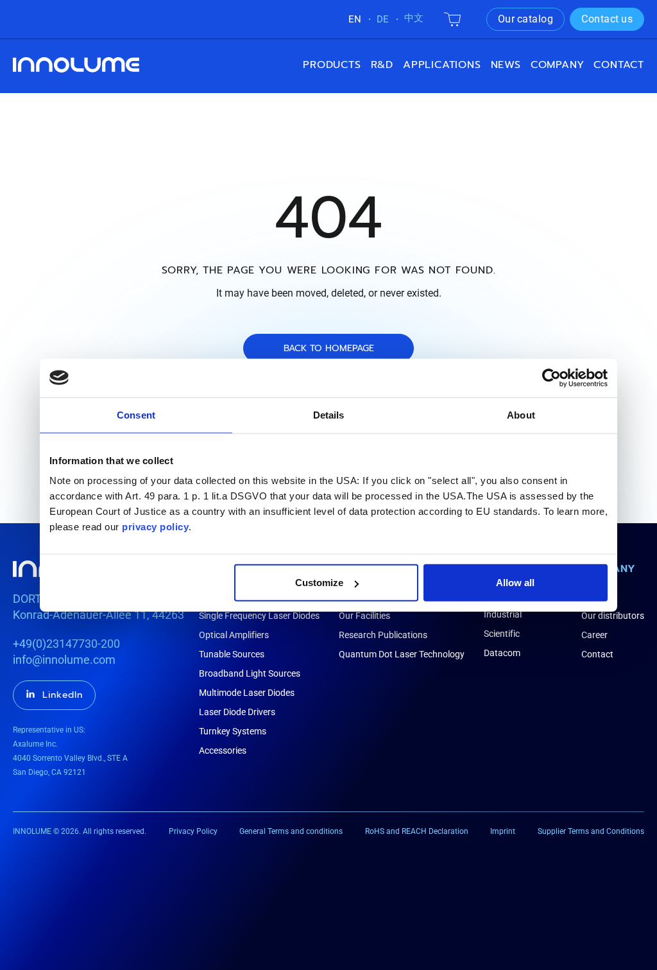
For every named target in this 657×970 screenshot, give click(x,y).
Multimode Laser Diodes (246, 693)
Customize (319, 582)
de (383, 19)
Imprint (502, 831)
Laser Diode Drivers (237, 712)
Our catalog (526, 19)
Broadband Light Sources (249, 673)
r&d (382, 65)
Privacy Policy (193, 831)
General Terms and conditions (291, 831)
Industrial (503, 614)
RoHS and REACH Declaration (416, 831)
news (506, 65)
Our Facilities (364, 616)
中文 (413, 18)
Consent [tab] (136, 414)
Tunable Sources (231, 654)
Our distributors (612, 616)
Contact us (607, 19)
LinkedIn (62, 695)
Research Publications (383, 635)
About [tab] (521, 414)
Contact (618, 65)
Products (332, 65)
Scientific (502, 633)
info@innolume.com (64, 659)
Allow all (515, 582)
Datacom (502, 653)
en (354, 19)
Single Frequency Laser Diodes (259, 616)
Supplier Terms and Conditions (591, 831)
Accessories (222, 750)
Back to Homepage (329, 348)
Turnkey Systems (232, 731)
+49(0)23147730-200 (66, 643)
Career (594, 635)
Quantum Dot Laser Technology (402, 654)
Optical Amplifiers (234, 635)
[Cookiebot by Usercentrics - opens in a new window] (551, 377)
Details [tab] (329, 414)
